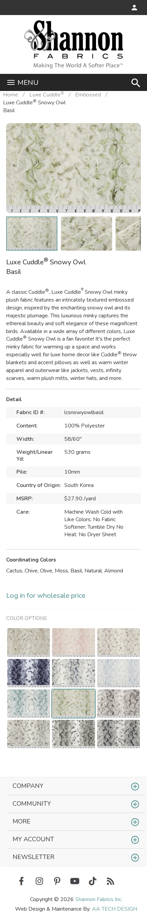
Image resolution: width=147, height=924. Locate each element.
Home (10, 94)
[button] (125, 138)
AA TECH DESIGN (114, 909)
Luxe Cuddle (46, 94)
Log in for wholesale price (45, 595)
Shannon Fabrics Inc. (98, 899)
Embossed (88, 94)
